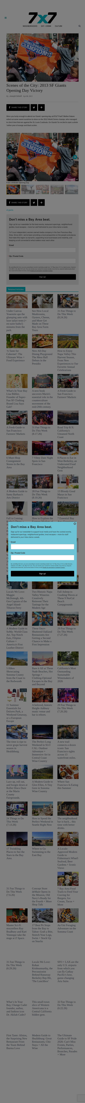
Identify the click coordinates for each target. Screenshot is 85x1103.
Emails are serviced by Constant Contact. (54, 567)
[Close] (74, 523)
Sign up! (42, 573)
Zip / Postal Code (18, 553)
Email (13, 542)
